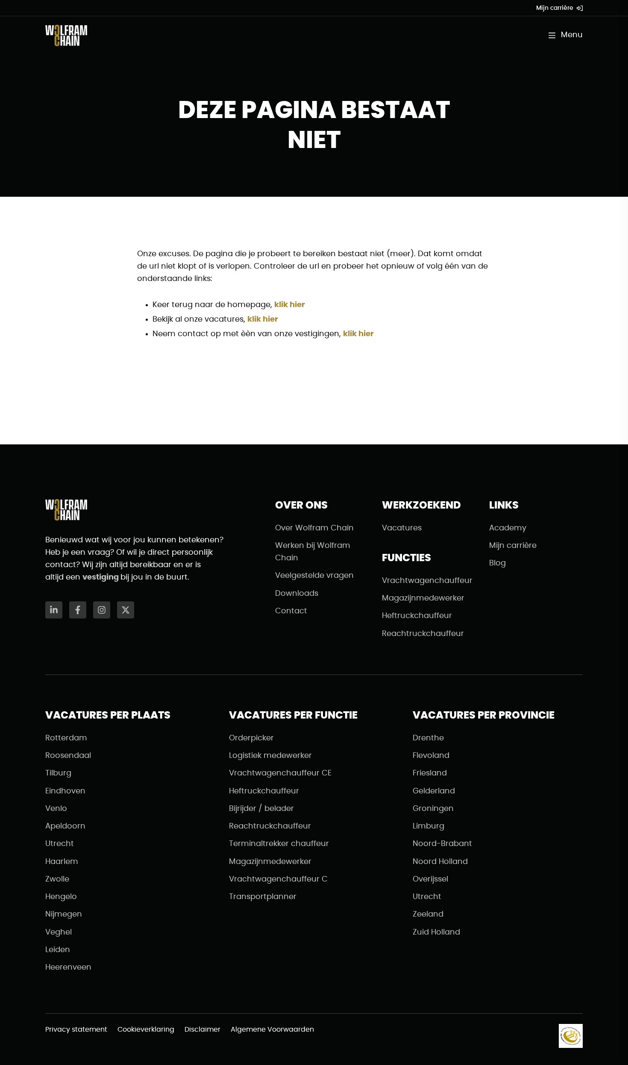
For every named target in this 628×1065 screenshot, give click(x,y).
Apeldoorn (65, 826)
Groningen (433, 809)
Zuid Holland (436, 932)
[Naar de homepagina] (66, 35)
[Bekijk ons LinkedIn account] (53, 609)
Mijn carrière (554, 8)
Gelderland (434, 791)
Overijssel (430, 879)
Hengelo (61, 897)
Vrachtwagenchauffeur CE (280, 773)
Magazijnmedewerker (423, 598)
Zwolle (57, 879)
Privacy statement (76, 1029)
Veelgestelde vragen (314, 576)
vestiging (101, 577)
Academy (507, 528)
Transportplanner (262, 897)
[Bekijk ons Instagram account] (101, 609)
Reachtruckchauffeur (423, 634)
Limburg (428, 826)
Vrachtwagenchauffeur (427, 581)
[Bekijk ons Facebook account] (77, 609)
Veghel (58, 932)
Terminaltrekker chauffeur (279, 844)
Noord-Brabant (442, 844)
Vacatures (402, 528)
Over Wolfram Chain (314, 528)
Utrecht (59, 844)
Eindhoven (65, 791)
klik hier (289, 305)
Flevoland (431, 756)
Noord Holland (440, 862)
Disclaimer (202, 1029)
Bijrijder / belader (261, 809)
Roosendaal (68, 756)
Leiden (57, 950)
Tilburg (58, 773)
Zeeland (428, 914)
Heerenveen (68, 967)
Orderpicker (251, 738)
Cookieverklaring (145, 1029)
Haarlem (61, 862)
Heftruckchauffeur (417, 616)
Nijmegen (63, 914)
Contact (291, 611)
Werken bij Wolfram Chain (312, 552)
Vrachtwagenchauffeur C (278, 879)
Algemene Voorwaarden (272, 1029)
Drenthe (428, 738)
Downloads (296, 594)
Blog (497, 563)
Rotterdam (66, 738)
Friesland (430, 773)
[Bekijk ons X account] (125, 609)
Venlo (56, 809)
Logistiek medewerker (270, 756)
